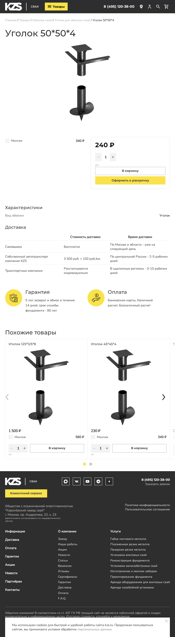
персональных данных (94, 629)
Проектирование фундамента (131, 577)
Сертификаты (67, 577)
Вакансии (64, 566)
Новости (11, 573)
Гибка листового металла (128, 539)
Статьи (63, 560)
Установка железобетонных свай (133, 566)
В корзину (57, 448)
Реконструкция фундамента (130, 560)
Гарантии (12, 556)
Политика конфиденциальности (147, 505)
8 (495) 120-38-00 (119, 6)
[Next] (163, 397)
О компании (67, 531)
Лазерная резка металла (128, 550)
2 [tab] (90, 464)
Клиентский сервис (26, 493)
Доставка (12, 540)
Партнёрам (13, 581)
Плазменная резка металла (130, 544)
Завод (62, 539)
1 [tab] (84, 464)
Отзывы (63, 571)
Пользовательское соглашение (147, 509)
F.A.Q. (62, 598)
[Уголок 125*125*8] (46, 387)
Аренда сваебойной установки (132, 587)
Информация (15, 531)
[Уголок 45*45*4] (128, 387)
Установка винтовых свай (128, 555)
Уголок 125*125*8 (22, 344)
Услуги (115, 531)
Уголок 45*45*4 (103, 344)
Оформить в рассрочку (130, 180)
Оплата (10, 548)
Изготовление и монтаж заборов (133, 571)
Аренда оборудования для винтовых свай (140, 582)
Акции (10, 565)
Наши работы (67, 544)
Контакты (12, 590)
